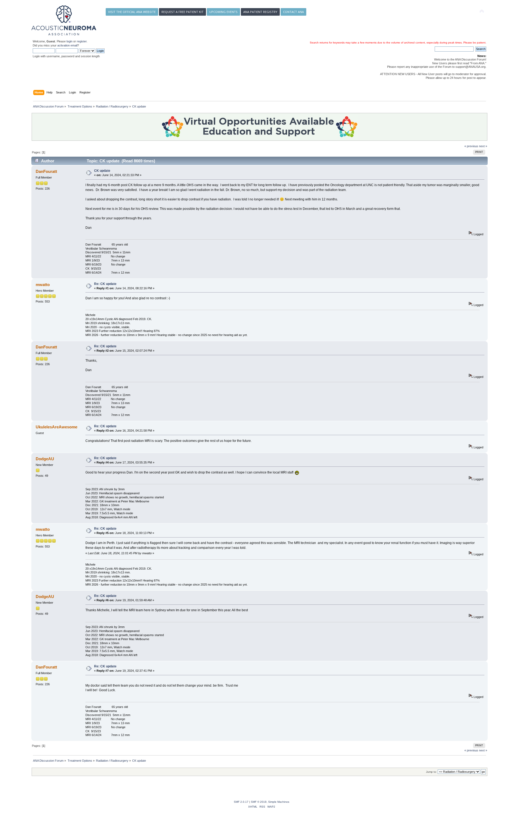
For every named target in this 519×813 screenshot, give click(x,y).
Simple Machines (278, 801)
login (69, 41)
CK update (102, 171)
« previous (471, 146)
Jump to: (431, 771)
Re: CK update (105, 284)
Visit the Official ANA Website (132, 12)
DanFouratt (46, 171)
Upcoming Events (223, 12)
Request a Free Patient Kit (182, 12)
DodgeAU (45, 458)
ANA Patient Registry (260, 12)
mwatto (43, 284)
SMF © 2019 (259, 801)
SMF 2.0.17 (241, 801)
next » (483, 146)
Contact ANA (293, 12)
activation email (67, 45)
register (81, 41)
